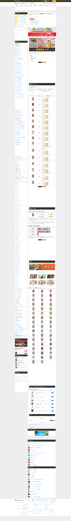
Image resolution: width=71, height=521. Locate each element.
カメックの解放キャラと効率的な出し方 (34, 22)
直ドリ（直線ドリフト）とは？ (19, 113)
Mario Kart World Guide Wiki (19, 337)
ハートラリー (17, 284)
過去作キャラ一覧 (51, 279)
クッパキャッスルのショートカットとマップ (22, 24)
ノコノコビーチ (17, 230)
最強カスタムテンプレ (18, 50)
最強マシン (35, 5)
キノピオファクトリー (18, 259)
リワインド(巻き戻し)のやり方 (19, 85)
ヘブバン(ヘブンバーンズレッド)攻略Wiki (48, 511)
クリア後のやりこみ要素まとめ (19, 158)
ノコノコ (51, 319)
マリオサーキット (17, 266)
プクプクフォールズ (17, 247)
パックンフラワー (33, 139)
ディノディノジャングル (18, 242)
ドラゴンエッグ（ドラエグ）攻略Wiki (37, 511)
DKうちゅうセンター (17, 210)
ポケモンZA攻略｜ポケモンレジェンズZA (26, 502)
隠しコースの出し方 (17, 55)
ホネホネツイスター (17, 252)
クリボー (42, 319)
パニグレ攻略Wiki (46, 508)
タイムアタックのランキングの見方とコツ (20, 127)
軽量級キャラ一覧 (17, 166)
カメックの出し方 (17, 62)
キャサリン (42, 341)
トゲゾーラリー (17, 286)
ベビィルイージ (50, 306)
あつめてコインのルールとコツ (19, 70)
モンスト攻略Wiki (46, 506)
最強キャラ (31, 5)
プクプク (51, 328)
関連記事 (32, 59)
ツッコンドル (33, 165)
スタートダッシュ (17, 92)
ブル (33, 346)
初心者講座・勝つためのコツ (33, 20)
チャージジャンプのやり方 (18, 82)
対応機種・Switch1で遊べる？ (19, 313)
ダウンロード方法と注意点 (18, 327)
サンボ (33, 337)
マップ (54, 5)
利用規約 (23, 500)
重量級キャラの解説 (33, 58)
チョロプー (33, 350)
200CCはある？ (17, 132)
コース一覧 (16, 183)
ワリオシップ (17, 227)
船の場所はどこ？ (17, 301)
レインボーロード (17, 269)
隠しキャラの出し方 (17, 53)
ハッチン (42, 359)
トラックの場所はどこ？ (18, 298)
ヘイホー (42, 346)
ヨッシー (51, 315)
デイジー (33, 297)
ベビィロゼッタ (50, 310)
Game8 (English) (46, 500)
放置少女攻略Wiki (24, 513)
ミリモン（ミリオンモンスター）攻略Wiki (48, 513)
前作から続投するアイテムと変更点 (19, 176)
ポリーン (33, 106)
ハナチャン (33, 145)
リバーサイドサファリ (18, 232)
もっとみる (25, 28)
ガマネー (51, 346)
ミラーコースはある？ (18, 130)
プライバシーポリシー (28, 500)
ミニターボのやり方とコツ (18, 89)
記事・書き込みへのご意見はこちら (42, 422)
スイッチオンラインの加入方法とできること (20, 328)
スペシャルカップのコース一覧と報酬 (21, 22)
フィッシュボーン (42, 337)
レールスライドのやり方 (18, 84)
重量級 (49, 89)
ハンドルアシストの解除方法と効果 (19, 125)
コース (50, 5)
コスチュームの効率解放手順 (18, 58)
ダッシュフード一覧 (17, 180)
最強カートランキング (18, 48)
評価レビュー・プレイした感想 (19, 75)
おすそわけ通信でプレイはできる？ (19, 330)
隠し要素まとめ (32, 21)
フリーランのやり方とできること (21, 26)
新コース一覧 (17, 185)
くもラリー (16, 283)
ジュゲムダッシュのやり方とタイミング (20, 97)
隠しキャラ (35, 21)
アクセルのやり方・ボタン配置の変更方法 (20, 137)
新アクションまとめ (17, 311)
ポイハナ (33, 159)
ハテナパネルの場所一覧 (18, 293)
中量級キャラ (42, 285)
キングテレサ (33, 134)
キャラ (31, 425)
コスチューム (46, 5)
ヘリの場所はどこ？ (17, 303)
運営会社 (42, 500)
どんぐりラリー (17, 281)
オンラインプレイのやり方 (18, 315)
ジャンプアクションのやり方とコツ (19, 94)
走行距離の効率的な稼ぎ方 (18, 156)
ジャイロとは (17, 135)
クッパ (33, 315)
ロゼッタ (33, 100)
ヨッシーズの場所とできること (19, 120)
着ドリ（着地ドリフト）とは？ (19, 115)
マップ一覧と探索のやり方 (18, 289)
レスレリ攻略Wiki (24, 509)
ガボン (42, 328)
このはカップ (17, 198)
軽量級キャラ (33, 285)
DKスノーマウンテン (17, 222)
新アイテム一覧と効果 (18, 175)
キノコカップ (17, 190)
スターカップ (17, 193)
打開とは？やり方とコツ (18, 110)
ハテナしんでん (17, 244)
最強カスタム (40, 5)
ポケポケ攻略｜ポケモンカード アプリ (48, 504)
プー (42, 350)
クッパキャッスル (17, 261)
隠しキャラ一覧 (33, 279)
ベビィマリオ (42, 306)
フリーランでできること (18, 291)
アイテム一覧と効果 (17, 173)
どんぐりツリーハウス (18, 264)
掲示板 (24, 15)
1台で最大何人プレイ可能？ (18, 325)
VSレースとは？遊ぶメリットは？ (19, 67)
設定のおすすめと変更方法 (18, 123)
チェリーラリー (17, 279)
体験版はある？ (17, 318)
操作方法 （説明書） (17, 80)
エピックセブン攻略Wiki (36, 508)
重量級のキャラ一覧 (33, 56)
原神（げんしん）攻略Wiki (25, 508)
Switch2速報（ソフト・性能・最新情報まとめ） (49, 502)
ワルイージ (33, 117)
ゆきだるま (33, 171)
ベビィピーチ (33, 310)
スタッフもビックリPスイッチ (19, 305)
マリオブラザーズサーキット (18, 205)
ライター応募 (53, 500)
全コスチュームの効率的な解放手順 (21, 20)
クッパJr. (42, 315)
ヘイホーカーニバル (17, 215)
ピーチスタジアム (17, 235)
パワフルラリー (17, 274)
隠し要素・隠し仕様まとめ (18, 72)
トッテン (33, 341)
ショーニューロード (17, 249)
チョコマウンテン (17, 257)
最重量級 (45, 90)
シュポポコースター (17, 208)
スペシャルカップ (17, 202)
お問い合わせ (38, 500)
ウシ (42, 363)
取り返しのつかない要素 (18, 332)
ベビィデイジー (42, 310)
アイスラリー (17, 276)
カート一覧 (26, 5)
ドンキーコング (33, 128)
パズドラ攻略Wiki (35, 506)
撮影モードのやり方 (17, 140)
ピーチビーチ (17, 239)
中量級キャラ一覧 (17, 168)
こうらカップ (17, 195)
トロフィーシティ (17, 207)
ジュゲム (33, 328)
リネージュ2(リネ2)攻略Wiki (36, 513)
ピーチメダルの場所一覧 (18, 296)
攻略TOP (17, 5)
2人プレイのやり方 (17, 323)
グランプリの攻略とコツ (18, 65)
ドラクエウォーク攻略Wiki (25, 507)
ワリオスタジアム (17, 217)
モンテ (33, 363)
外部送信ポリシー (34, 500)
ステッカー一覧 (17, 60)
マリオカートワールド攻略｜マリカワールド (34, 424)
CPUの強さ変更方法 (17, 142)
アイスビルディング (17, 225)
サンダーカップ (17, 200)
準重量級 (40, 89)
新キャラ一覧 (42, 279)
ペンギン (51, 359)
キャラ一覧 (21, 5)
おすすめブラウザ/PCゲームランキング (21, 370)
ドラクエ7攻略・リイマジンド (25, 504)
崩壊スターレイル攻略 (24, 506)
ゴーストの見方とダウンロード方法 (19, 128)
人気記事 (18, 15)
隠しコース (38, 21)
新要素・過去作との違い (18, 320)
